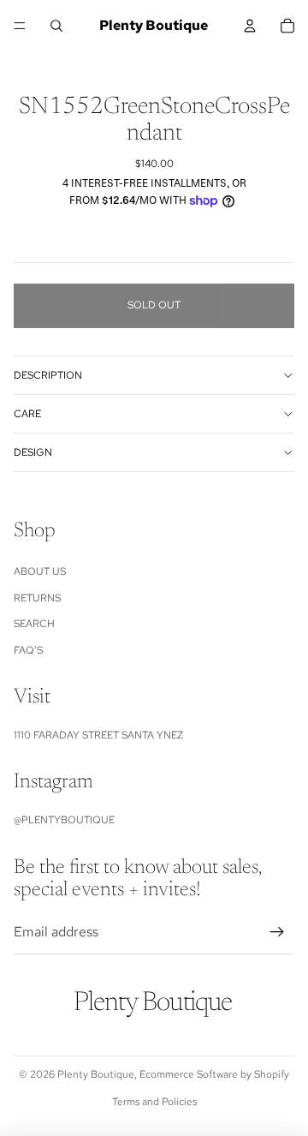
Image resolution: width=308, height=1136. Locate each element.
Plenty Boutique (95, 1074)
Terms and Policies (154, 1102)
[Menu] (19, 25)
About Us (40, 571)
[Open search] (56, 26)
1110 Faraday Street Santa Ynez (98, 735)
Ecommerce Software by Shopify (214, 1074)
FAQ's (28, 650)
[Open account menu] (250, 26)
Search (34, 624)
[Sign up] (277, 932)
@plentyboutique (64, 820)
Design (33, 452)
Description (48, 375)
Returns (37, 598)
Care (27, 414)
